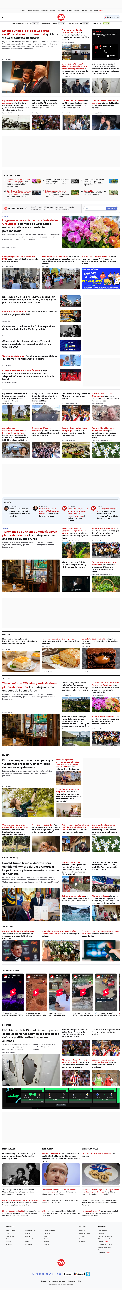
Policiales (8, 1241)
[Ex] (40, 1274)
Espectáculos (8, 1149)
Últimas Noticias (11, 1230)
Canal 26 (82, 1230)
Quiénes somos (102, 1230)
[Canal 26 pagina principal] (61, 20)
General (27, 1236)
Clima (7, 1233)
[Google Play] (79, 1274)
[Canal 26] (61, 1263)
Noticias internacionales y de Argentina (105, 35)
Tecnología (47, 1149)
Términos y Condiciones (57, 1281)
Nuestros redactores (104, 1247)
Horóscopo (9, 1239)
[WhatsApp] (53, 1274)
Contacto (101, 1233)
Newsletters (104, 1252)
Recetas (46, 1241)
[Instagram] (37, 1274)
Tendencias (28, 1244)
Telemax (81, 1239)
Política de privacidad (104, 1239)
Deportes (27, 1233)
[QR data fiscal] (88, 1275)
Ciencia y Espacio (49, 1230)
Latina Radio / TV (84, 1233)
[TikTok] (50, 1274)
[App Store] (68, 1274)
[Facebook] (33, 1274)
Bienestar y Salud (90, 1149)
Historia (46, 1236)
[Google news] (60, 1274)
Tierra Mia (82, 1236)
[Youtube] (43, 1274)
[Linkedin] (47, 1274)
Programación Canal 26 (105, 1244)
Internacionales (29, 1239)
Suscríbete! (111, 208)
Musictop (82, 1241)
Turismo (46, 1244)
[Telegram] (57, 1274)
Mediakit (103, 1241)
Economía (47, 1233)
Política (27, 1241)
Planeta (46, 1239)
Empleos (100, 1250)
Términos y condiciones (105, 1236)
